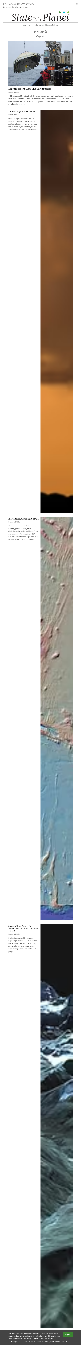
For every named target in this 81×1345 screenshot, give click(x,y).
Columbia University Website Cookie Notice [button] (51, 1341)
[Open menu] (76, 4)
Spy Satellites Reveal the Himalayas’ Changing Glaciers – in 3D (23, 928)
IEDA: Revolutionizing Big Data (23, 519)
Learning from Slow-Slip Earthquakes (29, 88)
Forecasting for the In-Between (23, 111)
